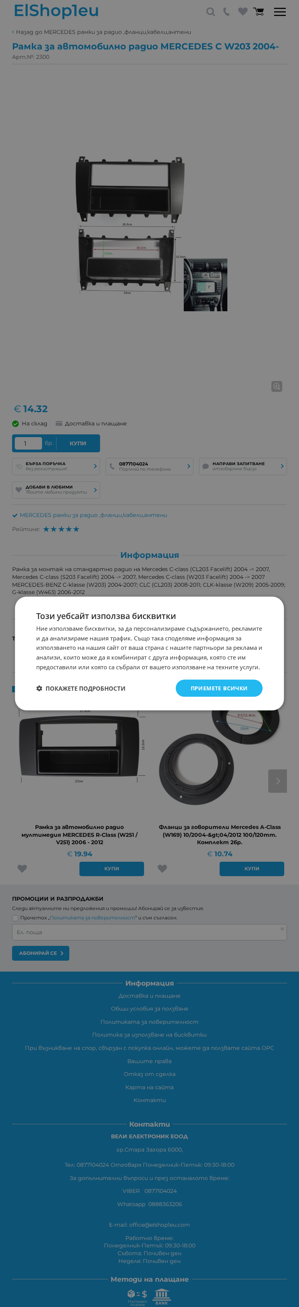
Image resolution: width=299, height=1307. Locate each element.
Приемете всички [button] (219, 687)
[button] (80, 688)
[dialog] (149, 653)
